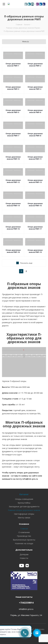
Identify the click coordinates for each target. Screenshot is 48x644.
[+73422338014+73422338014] (25, 633)
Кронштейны (24, 502)
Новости (24, 558)
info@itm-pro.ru (26, 609)
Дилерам (24, 554)
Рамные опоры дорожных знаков (24, 510)
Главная (24, 528)
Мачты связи (24, 517)
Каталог (24, 494)
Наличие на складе (24, 543)
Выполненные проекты (24, 539)
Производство (24, 536)
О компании (24, 532)
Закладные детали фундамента (24, 506)
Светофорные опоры (24, 513)
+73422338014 (26, 602)
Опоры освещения (24, 499)
